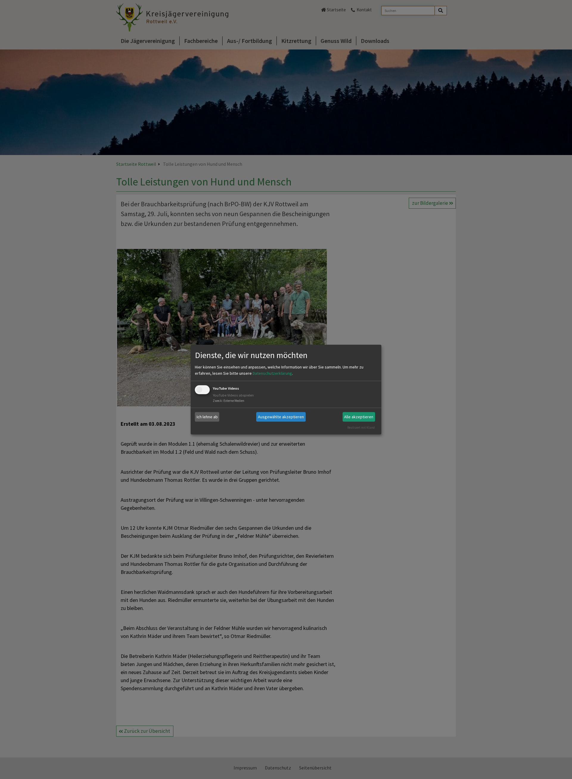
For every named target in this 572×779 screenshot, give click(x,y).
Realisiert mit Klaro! (361, 427)
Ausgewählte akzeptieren (281, 416)
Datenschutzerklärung (272, 373)
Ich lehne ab (207, 416)
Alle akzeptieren (358, 416)
